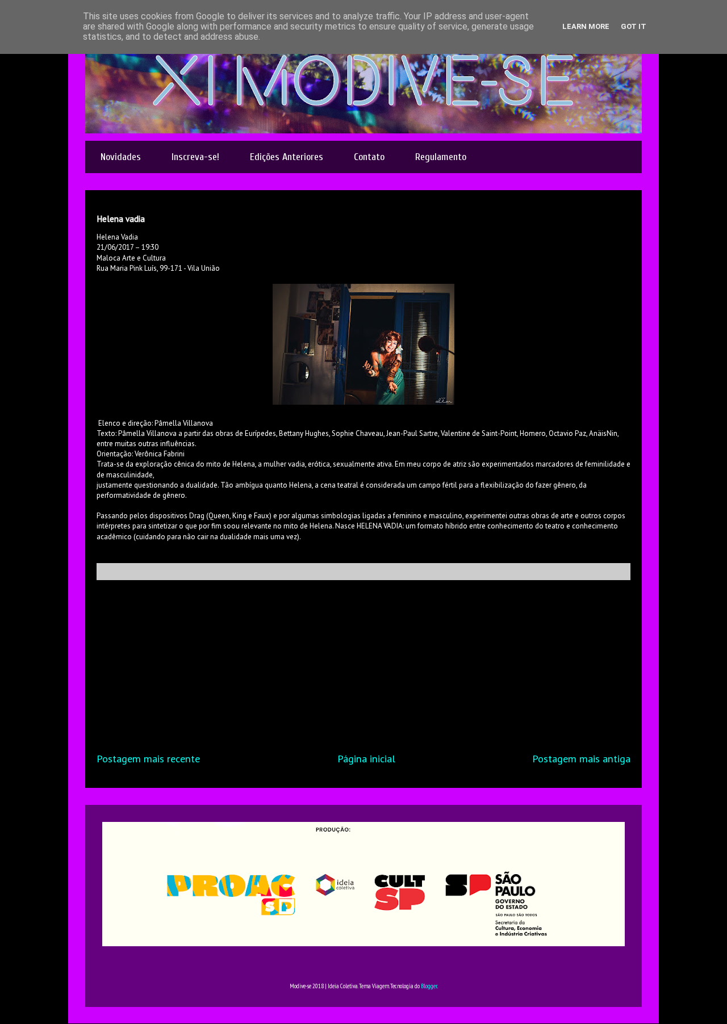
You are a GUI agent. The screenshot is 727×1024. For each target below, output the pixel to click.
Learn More (585, 26)
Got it (633, 26)
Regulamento (440, 157)
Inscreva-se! (195, 157)
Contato (369, 157)
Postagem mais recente (148, 758)
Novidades (121, 157)
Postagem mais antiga (581, 758)
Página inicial (366, 758)
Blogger (429, 986)
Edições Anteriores (286, 157)
